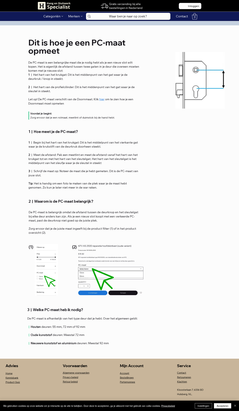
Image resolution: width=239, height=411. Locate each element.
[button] (194, 16)
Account (124, 373)
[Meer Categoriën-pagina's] (62, 16)
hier (102, 99)
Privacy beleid (70, 377)
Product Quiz (13, 382)
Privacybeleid (168, 405)
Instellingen (203, 405)
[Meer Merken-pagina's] (81, 16)
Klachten (182, 381)
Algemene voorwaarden (76, 372)
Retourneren (184, 377)
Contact (181, 372)
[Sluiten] (235, 405)
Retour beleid (70, 381)
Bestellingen (127, 377)
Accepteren (222, 405)
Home (9, 373)
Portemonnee (127, 382)
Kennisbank (12, 377)
